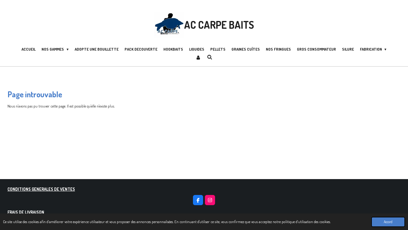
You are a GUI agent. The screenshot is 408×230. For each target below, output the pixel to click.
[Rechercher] (209, 57)
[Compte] (198, 58)
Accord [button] (388, 222)
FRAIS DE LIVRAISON (25, 212)
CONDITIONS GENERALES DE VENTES (41, 189)
